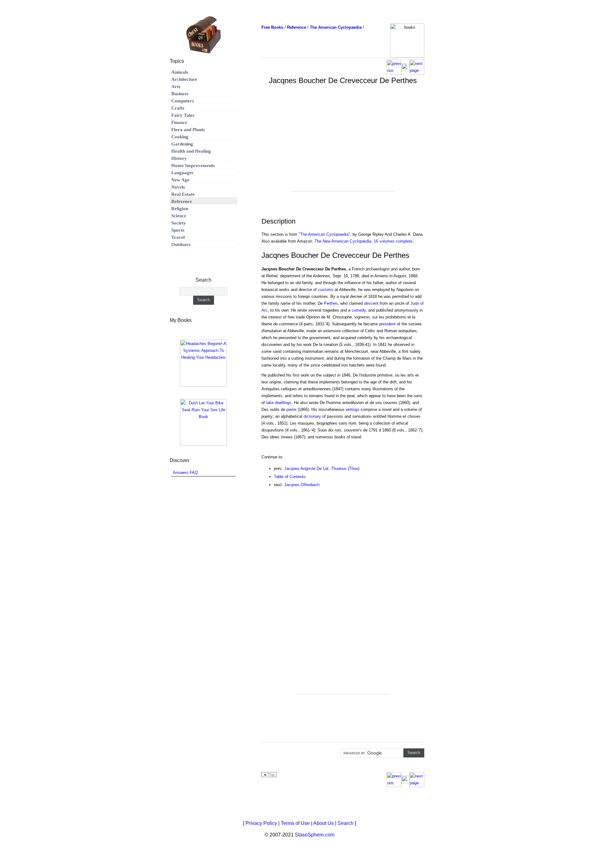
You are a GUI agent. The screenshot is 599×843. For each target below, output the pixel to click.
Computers (182, 100)
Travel (178, 237)
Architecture (184, 79)
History (179, 158)
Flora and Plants (188, 129)
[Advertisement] (342, 147)
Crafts (177, 108)
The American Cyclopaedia (324, 234)
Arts (175, 86)
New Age (180, 179)
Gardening (182, 143)
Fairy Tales (182, 115)
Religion (179, 208)
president (387, 324)
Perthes (331, 303)
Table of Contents (290, 476)
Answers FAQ (185, 472)
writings (352, 409)
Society (178, 222)
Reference (181, 201)
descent (371, 303)
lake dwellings (278, 402)
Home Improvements (193, 165)
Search (345, 823)
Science (178, 215)
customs (326, 289)
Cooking (179, 136)
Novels (178, 187)
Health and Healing (191, 151)
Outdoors (181, 244)
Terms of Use (295, 823)
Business (179, 93)
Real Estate (183, 194)
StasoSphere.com (314, 834)
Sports (177, 230)
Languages (182, 172)
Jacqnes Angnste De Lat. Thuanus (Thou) (321, 468)
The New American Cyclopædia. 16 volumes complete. (364, 241)
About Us (323, 823)
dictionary (312, 416)
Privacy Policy (261, 823)
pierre (291, 409)
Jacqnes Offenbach (301, 484)
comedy (359, 310)
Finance (179, 122)
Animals (179, 72)
